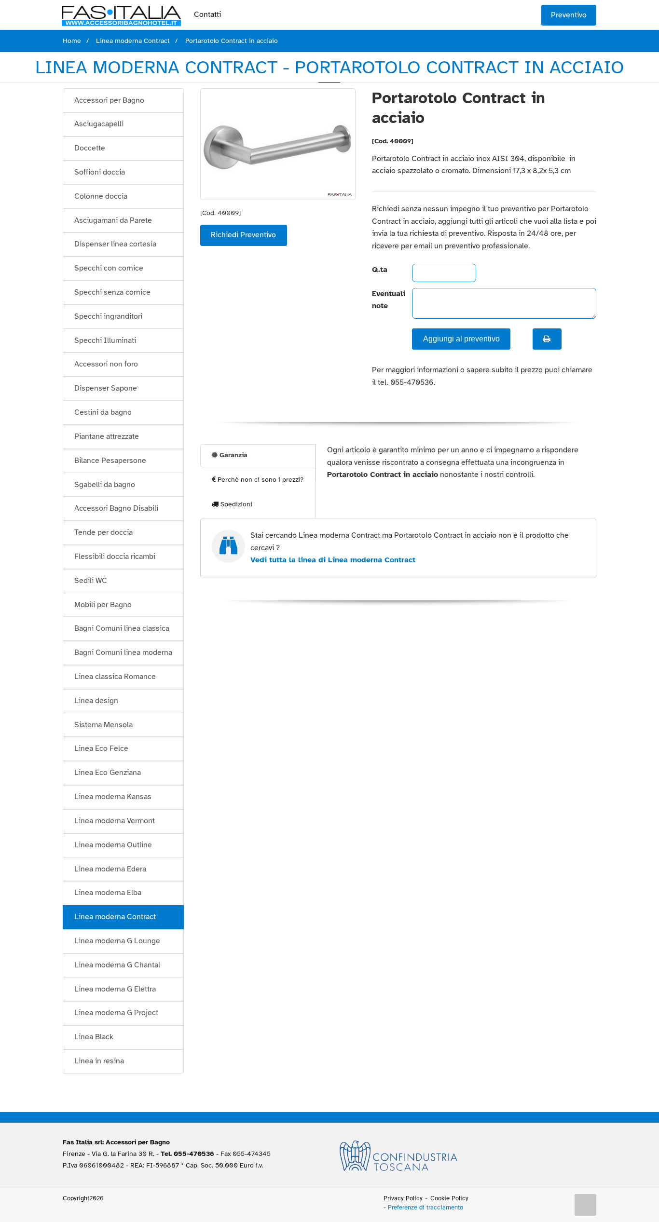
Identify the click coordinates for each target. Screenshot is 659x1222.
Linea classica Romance (115, 676)
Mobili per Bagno (103, 605)
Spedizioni (235, 504)
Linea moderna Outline (113, 845)
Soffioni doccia (99, 172)
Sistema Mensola (103, 725)
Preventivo (569, 15)
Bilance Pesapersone (110, 460)
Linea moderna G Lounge (117, 941)
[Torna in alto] (586, 1205)
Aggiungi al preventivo (461, 339)
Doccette (89, 148)
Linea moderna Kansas (112, 796)
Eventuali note (384, 300)
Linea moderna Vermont (114, 821)
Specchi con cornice (108, 268)
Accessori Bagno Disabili (116, 508)
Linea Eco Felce (101, 748)
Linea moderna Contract (115, 917)
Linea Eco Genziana (107, 772)
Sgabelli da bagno (104, 484)
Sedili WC (90, 580)
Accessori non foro (106, 364)
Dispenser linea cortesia (115, 244)
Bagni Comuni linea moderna (123, 652)
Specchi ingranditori (108, 316)
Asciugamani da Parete (113, 220)
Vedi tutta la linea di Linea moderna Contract (332, 560)
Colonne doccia (100, 196)
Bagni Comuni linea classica (121, 628)
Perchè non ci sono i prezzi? (259, 479)
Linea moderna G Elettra (115, 989)
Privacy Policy (403, 1198)
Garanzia (232, 455)
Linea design (96, 701)
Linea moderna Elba (107, 892)
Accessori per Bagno (109, 100)
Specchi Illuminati (105, 340)
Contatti (207, 14)
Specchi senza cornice (112, 292)
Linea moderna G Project (116, 1013)
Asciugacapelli (99, 124)
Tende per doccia (103, 532)
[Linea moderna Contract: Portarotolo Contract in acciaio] (278, 144)
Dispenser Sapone (105, 388)
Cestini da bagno (103, 412)
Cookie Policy (449, 1198)
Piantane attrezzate (106, 436)
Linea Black (93, 1037)
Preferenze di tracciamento (425, 1207)
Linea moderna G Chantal (117, 965)
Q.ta (379, 269)
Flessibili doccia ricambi (114, 556)
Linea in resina (99, 1061)
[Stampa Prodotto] (547, 339)
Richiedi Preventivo (243, 235)
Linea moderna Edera (110, 869)
